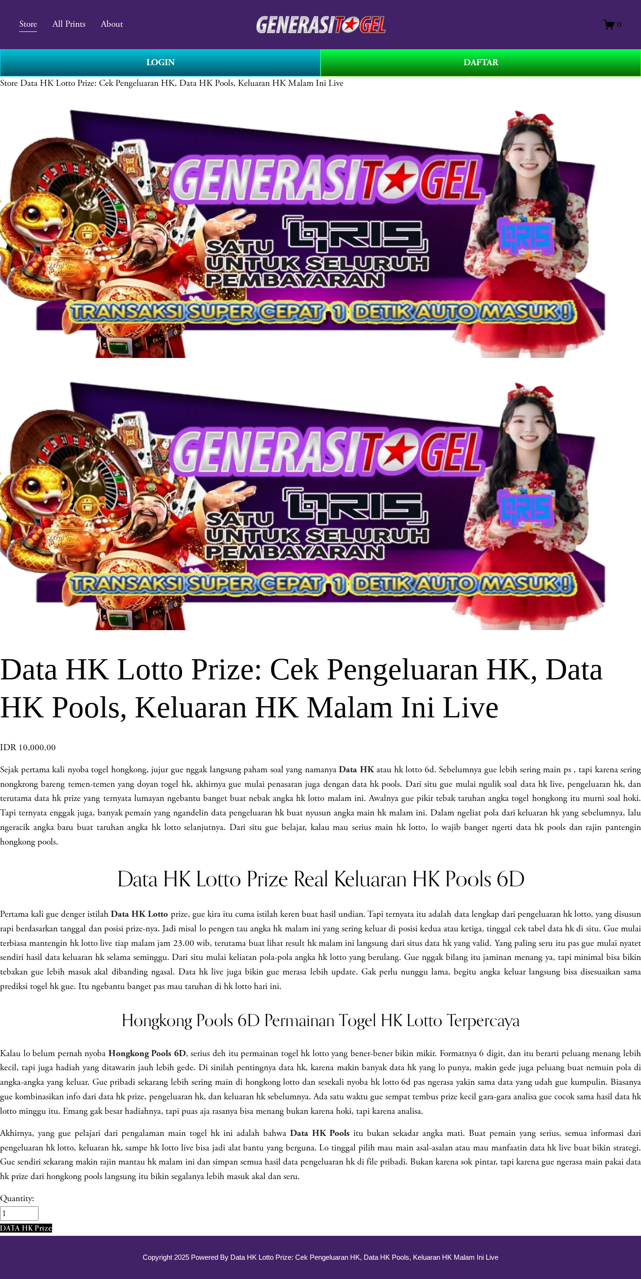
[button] (26, 1228)
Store (9, 83)
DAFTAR (481, 62)
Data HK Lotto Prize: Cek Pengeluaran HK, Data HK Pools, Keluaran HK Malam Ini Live (181, 83)
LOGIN (160, 62)
